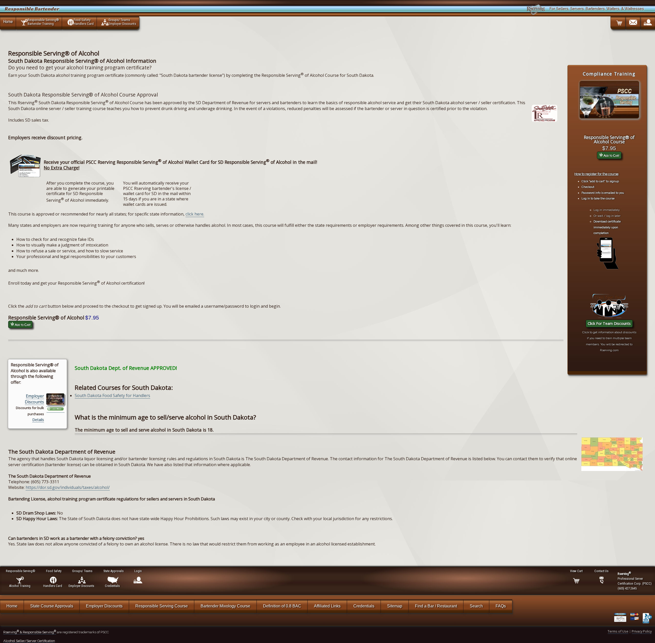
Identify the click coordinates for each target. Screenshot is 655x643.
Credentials (363, 606)
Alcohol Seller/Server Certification (29, 641)
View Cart (576, 571)
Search (476, 606)
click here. (194, 214)
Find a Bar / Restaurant (436, 606)
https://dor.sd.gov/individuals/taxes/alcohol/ (68, 487)
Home (8, 21)
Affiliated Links (327, 606)
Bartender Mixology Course (225, 606)
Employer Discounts (34, 398)
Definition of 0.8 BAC (282, 606)
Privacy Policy (642, 631)
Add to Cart (611, 155)
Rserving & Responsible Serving (29, 632)
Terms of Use (618, 631)
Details (38, 419)
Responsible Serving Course (161, 606)
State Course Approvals (51, 606)
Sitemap (394, 606)
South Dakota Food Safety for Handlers (112, 395)
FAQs (501, 606)
